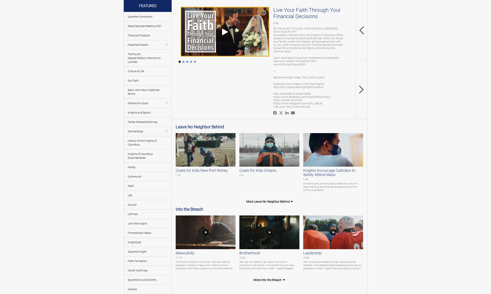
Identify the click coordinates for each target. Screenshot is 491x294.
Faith (131, 186)
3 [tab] (187, 62)
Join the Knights (137, 223)
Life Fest (133, 214)
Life (130, 195)
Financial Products (139, 35)
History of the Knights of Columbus (142, 142)
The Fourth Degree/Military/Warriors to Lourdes (144, 58)
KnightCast (134, 242)
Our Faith (133, 80)
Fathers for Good (138, 103)
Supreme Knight (137, 251)
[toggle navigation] (167, 44)
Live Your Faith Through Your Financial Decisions (307, 13)
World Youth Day (138, 270)
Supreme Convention (140, 16)
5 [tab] (195, 62)
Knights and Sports (139, 112)
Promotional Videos (139, 232)
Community (135, 176)
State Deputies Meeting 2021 (145, 26)
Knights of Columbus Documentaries (140, 155)
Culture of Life (136, 71)
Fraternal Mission (138, 44)
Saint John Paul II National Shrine (143, 91)
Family (132, 167)
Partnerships (135, 131)
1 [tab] (179, 62)
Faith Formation (137, 261)
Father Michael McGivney (143, 122)
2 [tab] (183, 62)
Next (361, 89)
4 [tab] (191, 62)
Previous (361, 30)
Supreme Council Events (142, 279)
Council (132, 204)
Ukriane (132, 289)
